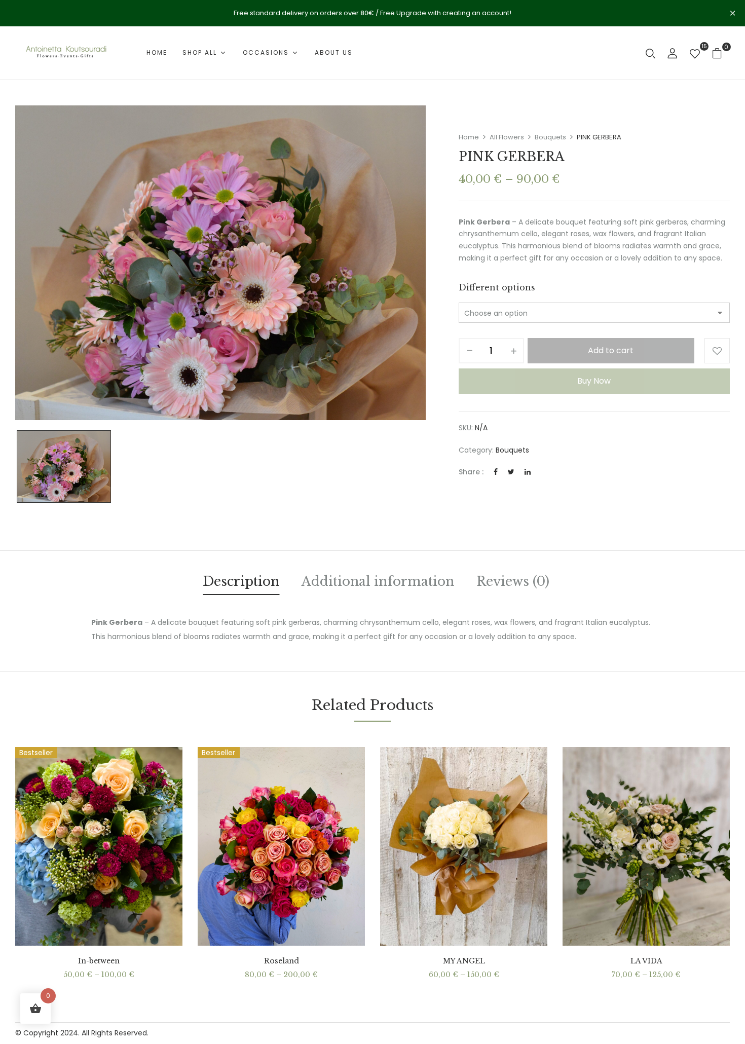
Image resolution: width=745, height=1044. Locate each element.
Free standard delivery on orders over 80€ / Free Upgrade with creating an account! (372, 13)
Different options (497, 287)
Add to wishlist (717, 350)
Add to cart (611, 350)
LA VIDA (646, 961)
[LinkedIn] (528, 472)
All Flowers (507, 137)
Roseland (281, 961)
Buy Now (594, 381)
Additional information (378, 581)
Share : (471, 472)
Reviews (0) (512, 581)
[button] (721, 53)
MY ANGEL (464, 961)
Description (241, 581)
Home (469, 137)
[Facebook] (496, 472)
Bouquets (550, 137)
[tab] (241, 583)
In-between (99, 961)
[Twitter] (511, 472)
